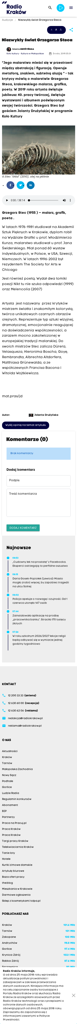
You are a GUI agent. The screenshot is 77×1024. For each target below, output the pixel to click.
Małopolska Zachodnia (17, 769)
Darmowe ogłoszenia (16, 895)
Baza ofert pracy (13, 877)
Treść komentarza (23, 493)
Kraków (7, 757)
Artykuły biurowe (13, 871)
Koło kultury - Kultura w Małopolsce (25, 54)
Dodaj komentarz (23, 527)
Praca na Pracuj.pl (14, 823)
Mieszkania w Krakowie (17, 889)
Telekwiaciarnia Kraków (18, 847)
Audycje (7, 20)
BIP (4, 811)
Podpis (14, 480)
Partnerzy (8, 817)
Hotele (6, 859)
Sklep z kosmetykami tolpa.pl (21, 901)
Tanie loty (8, 853)
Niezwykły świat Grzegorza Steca (39, 20)
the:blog (7, 883)
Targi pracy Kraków (15, 841)
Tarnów (7, 763)
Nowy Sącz (9, 775)
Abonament (10, 805)
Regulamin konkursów (16, 799)
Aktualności (10, 751)
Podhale (7, 781)
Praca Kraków (11, 829)
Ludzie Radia (10, 793)
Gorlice (7, 787)
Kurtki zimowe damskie (17, 865)
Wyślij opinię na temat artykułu (25, 425)
